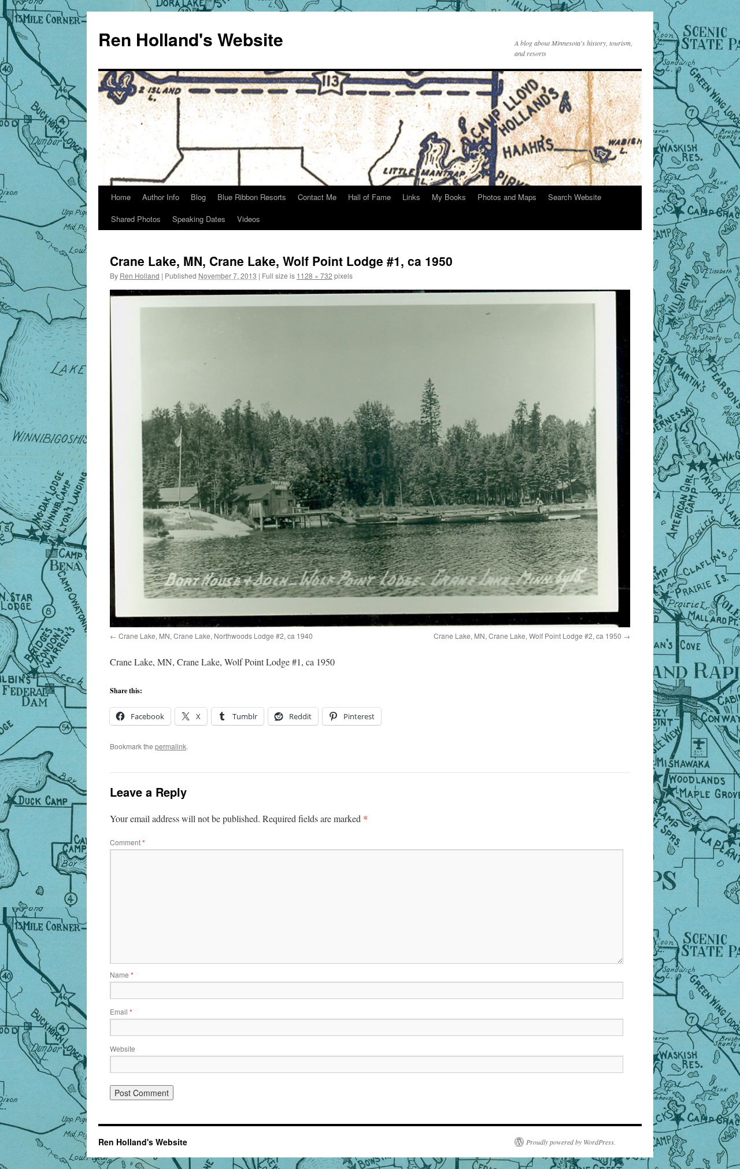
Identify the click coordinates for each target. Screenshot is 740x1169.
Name (122, 974)
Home (121, 196)
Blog (198, 196)
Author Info (160, 196)
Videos (248, 218)
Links (411, 196)
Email (121, 1011)
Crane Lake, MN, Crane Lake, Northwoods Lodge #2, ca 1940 (216, 636)
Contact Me (317, 196)
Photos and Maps (507, 196)
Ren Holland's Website (190, 39)
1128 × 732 (314, 275)
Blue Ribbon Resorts (251, 196)
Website (122, 1048)
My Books (449, 196)
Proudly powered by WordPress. (571, 1141)
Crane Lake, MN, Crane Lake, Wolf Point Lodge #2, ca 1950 (527, 636)
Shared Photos (136, 218)
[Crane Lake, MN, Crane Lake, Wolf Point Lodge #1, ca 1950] (370, 458)
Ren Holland (140, 275)
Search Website (574, 196)
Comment (127, 842)
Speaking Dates (198, 218)
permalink (170, 746)
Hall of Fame (369, 196)
